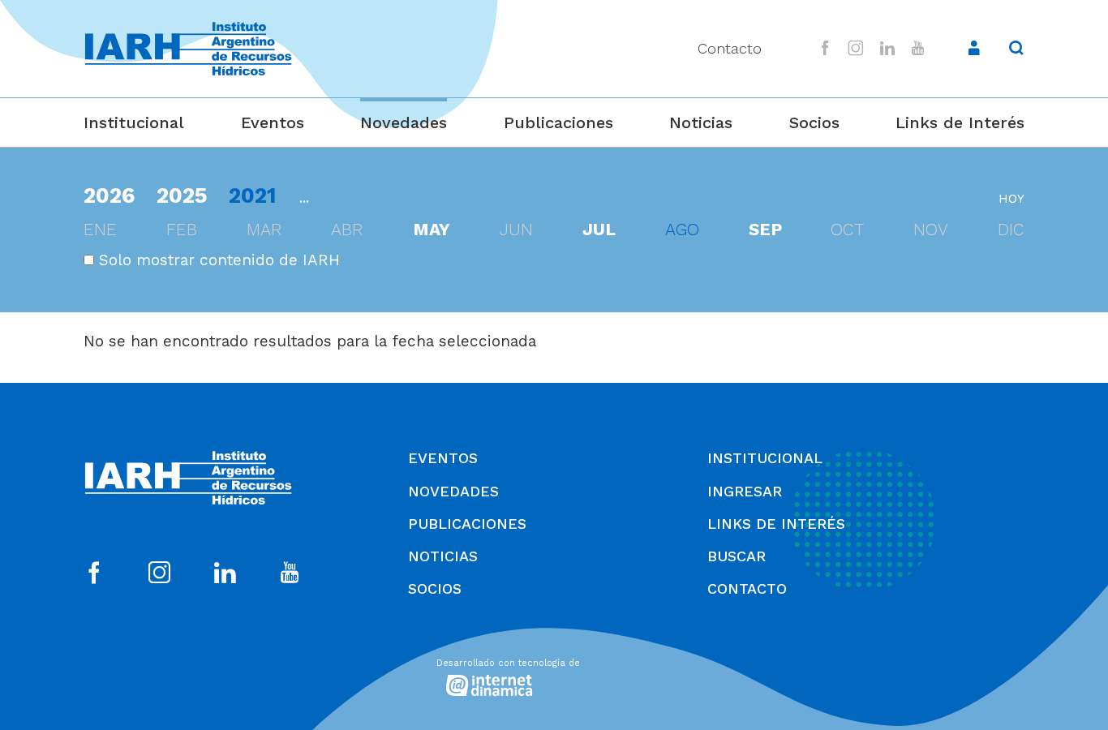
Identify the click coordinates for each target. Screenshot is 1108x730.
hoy (1011, 198)
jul (599, 229)
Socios (814, 122)
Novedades (403, 122)
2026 (109, 195)
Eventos (272, 122)
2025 (182, 195)
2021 (253, 195)
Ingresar (744, 491)
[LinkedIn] (887, 48)
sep (765, 229)
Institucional (134, 122)
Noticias (700, 122)
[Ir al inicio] (188, 49)
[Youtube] (917, 48)
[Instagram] (856, 48)
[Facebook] (825, 48)
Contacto (730, 48)
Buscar (736, 556)
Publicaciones (558, 122)
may (431, 229)
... (304, 197)
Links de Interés (959, 122)
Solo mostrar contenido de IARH (217, 260)
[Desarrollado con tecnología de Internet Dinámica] (554, 674)
